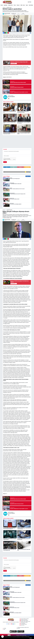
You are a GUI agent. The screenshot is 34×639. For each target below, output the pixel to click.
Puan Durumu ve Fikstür (24, 622)
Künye (4, 629)
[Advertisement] (17, 54)
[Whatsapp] (14, 624)
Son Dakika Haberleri (24, 624)
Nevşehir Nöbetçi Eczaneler (25, 618)
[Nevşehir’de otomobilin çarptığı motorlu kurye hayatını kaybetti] (10, 128)
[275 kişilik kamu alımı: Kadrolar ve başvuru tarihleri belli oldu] (10, 534)
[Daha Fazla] (8, 33)
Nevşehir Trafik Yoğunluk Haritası (25, 621)
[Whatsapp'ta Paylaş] (6, 33)
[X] (8, 624)
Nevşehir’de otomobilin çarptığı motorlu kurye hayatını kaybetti (9, 133)
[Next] (13, 624)
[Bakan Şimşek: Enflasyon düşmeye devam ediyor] (17, 229)
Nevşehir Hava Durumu (24, 619)
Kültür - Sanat (23, 5)
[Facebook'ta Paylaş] (3, 33)
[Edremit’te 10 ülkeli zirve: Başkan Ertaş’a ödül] (10, 117)
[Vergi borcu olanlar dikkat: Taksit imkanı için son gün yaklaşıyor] (24, 523)
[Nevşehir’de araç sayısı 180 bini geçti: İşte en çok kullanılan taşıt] (10, 544)
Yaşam (27, 5)
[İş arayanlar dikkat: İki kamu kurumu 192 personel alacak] (24, 534)
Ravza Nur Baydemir (11, 96)
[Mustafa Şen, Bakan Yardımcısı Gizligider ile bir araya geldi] (24, 117)
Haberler (4, 7)
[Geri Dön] (2, 636)
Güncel (2, 5)
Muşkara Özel (10, 5)
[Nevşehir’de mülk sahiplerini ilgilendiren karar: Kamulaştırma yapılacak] (10, 523)
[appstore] (13, 631)
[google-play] (20, 631)
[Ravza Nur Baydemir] (5, 97)
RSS (9, 635)
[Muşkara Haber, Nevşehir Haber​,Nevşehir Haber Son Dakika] (7, 2)
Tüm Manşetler (23, 623)
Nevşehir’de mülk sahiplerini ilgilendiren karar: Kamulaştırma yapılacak (9, 528)
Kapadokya (5, 5)
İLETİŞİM (4, 628)
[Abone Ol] (30, 32)
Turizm (15, 5)
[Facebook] (7, 624)
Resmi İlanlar (31, 5)
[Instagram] (10, 624)
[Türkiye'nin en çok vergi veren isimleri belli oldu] (24, 544)
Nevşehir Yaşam (9, 7)
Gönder (5, 570)
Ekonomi (18, 5)
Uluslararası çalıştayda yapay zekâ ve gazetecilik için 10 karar (23, 112)
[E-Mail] (8, 98)
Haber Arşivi (22, 625)
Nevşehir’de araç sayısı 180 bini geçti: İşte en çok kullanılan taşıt (9, 550)
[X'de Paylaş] (5, 33)
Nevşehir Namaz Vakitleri (24, 620)
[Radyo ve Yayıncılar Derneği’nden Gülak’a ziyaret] (24, 128)
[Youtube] (11, 624)
